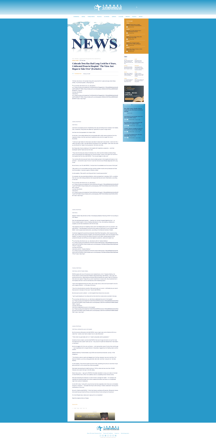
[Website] (113, 436)
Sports (125, 131)
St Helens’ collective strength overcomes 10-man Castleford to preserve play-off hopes (139, 75)
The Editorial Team (78, 73)
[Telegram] (117, 74)
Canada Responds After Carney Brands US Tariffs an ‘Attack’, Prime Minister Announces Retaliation (139, 68)
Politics (135, 55)
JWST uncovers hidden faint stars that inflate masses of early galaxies (139, 80)
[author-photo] (127, 27)
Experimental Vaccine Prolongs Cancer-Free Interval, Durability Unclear (139, 61)
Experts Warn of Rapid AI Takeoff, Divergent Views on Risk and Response (133, 43)
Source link (74, 404)
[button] (136, 7)
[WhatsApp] (109, 74)
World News (77, 58)
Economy (135, 54)
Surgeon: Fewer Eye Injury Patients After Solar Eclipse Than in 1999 (134, 37)
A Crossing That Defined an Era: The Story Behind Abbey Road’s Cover (128, 80)
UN (86, 408)
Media (78, 408)
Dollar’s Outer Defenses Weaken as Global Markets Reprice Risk (134, 49)
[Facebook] (104, 74)
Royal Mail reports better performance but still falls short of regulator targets (128, 68)
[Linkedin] (112, 74)
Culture (131, 54)
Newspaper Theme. (113, 437)
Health (75, 408)
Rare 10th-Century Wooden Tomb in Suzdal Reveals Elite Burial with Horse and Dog (128, 62)
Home (73, 58)
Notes (81, 408)
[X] (107, 74)
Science (139, 55)
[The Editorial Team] (73, 73)
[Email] (115, 74)
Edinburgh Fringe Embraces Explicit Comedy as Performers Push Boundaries (133, 25)
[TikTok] (108, 436)
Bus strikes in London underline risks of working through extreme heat (133, 31)
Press (84, 408)
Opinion (128, 29)
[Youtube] (116, 436)
